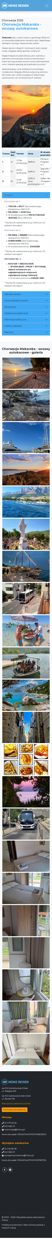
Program (8, 195)
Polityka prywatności (12, 1225)
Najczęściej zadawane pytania (16, 1103)
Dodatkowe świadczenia (16, 313)
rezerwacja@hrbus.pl (14, 1129)
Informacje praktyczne (15, 319)
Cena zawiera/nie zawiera (16, 300)
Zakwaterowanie (12, 294)
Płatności (8, 332)
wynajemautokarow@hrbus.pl (19, 1155)
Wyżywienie (10, 307)
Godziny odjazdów (13, 326)
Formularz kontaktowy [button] (14, 1110)
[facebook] (4, 1169)
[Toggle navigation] (46, 5)
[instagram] (10, 1169)
